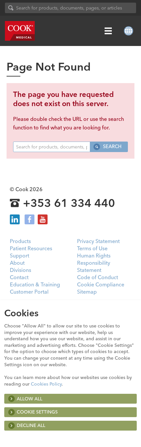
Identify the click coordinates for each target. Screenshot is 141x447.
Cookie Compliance (100, 284)
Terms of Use (92, 248)
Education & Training (35, 284)
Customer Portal (29, 291)
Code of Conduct (97, 277)
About (17, 262)
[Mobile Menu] (108, 30)
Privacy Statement (98, 241)
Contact (19, 277)
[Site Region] (128, 30)
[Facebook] (29, 219)
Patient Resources (31, 248)
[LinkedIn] (15, 219)
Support (19, 255)
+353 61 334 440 (69, 203)
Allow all (29, 399)
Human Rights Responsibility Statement (94, 262)
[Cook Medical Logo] (20, 31)
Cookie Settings (37, 412)
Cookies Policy (46, 384)
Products (20, 241)
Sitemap (87, 291)
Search (111, 146)
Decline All (31, 425)
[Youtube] (43, 219)
